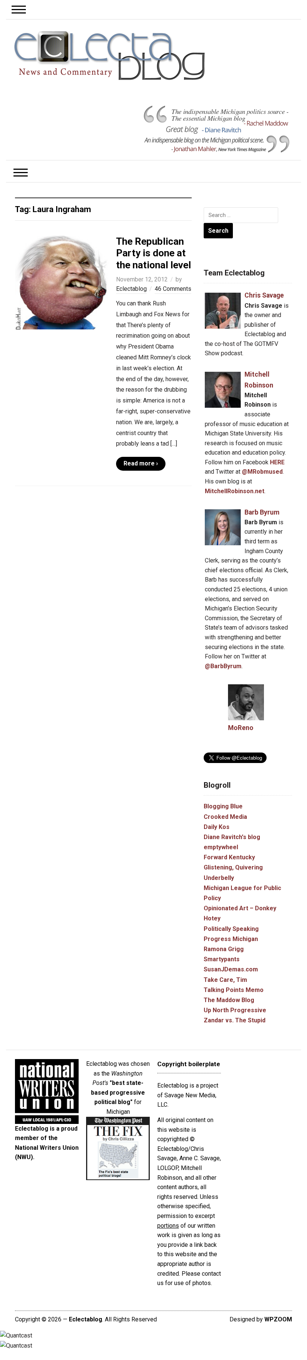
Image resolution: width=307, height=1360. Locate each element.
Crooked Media (225, 816)
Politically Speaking (231, 928)
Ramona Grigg (224, 949)
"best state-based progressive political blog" (118, 1092)
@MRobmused (262, 471)
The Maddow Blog (229, 1000)
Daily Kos (217, 826)
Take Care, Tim (225, 979)
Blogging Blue (223, 806)
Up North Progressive (235, 1010)
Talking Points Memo (234, 989)
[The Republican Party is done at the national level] (62, 282)
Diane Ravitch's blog (232, 837)
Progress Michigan (231, 939)
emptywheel (221, 847)
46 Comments (173, 288)
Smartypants (222, 959)
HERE (277, 462)
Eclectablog (131, 288)
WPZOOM (278, 1319)
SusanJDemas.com (231, 969)
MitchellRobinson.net (234, 491)
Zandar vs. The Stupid (234, 1020)
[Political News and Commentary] (109, 55)
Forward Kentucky (229, 857)
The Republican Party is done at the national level (153, 253)
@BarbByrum (223, 666)
